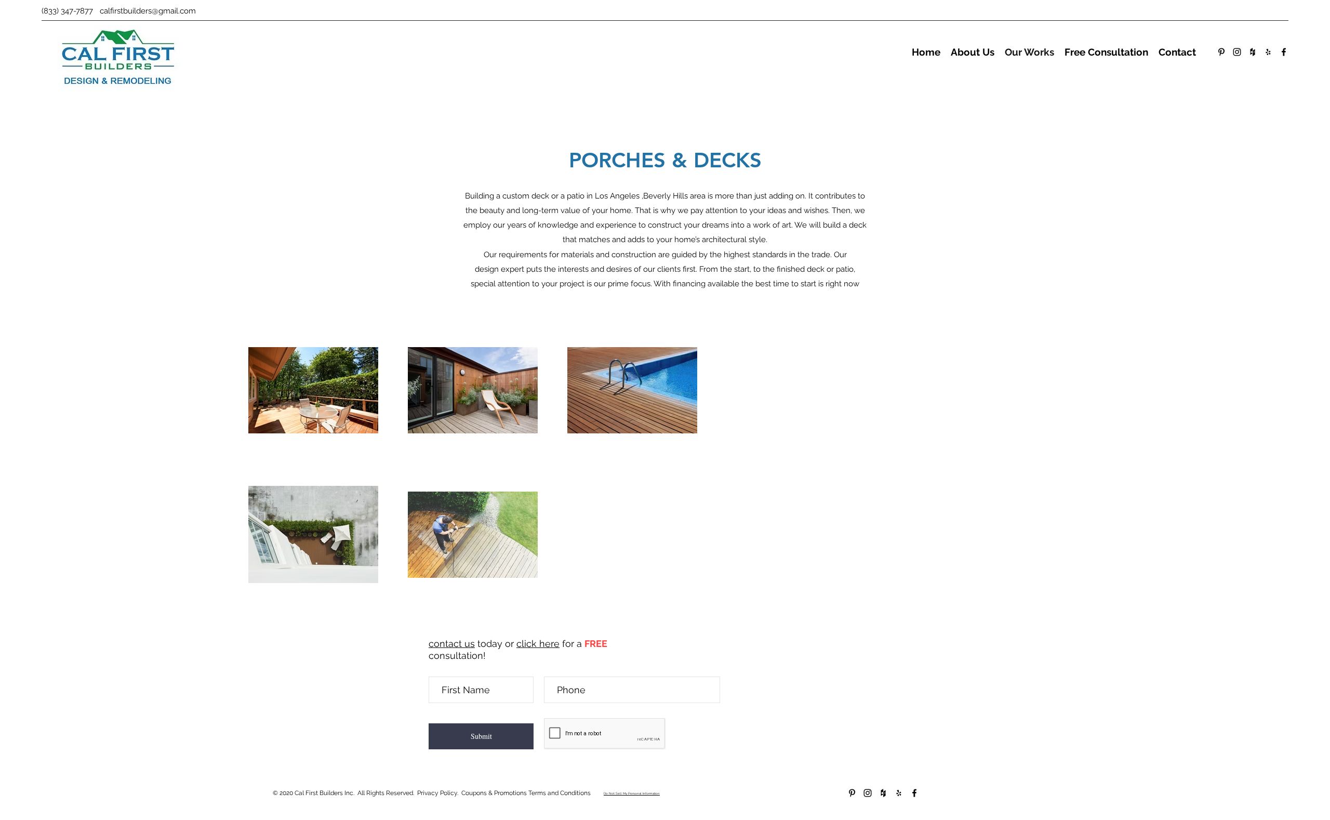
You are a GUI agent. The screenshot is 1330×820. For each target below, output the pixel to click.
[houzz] (1252, 52)
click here (538, 643)
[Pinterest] (1221, 52)
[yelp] (1268, 52)
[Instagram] (1237, 52)
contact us (452, 643)
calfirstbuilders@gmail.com (148, 11)
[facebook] (1284, 52)
